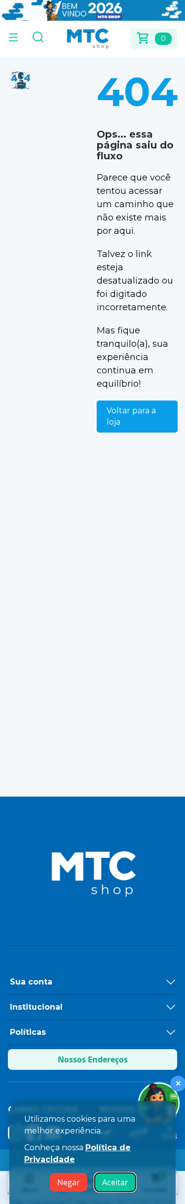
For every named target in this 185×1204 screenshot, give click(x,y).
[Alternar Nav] (13, 38)
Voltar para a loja (131, 416)
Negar (68, 1182)
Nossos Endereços (93, 1059)
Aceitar (115, 1182)
